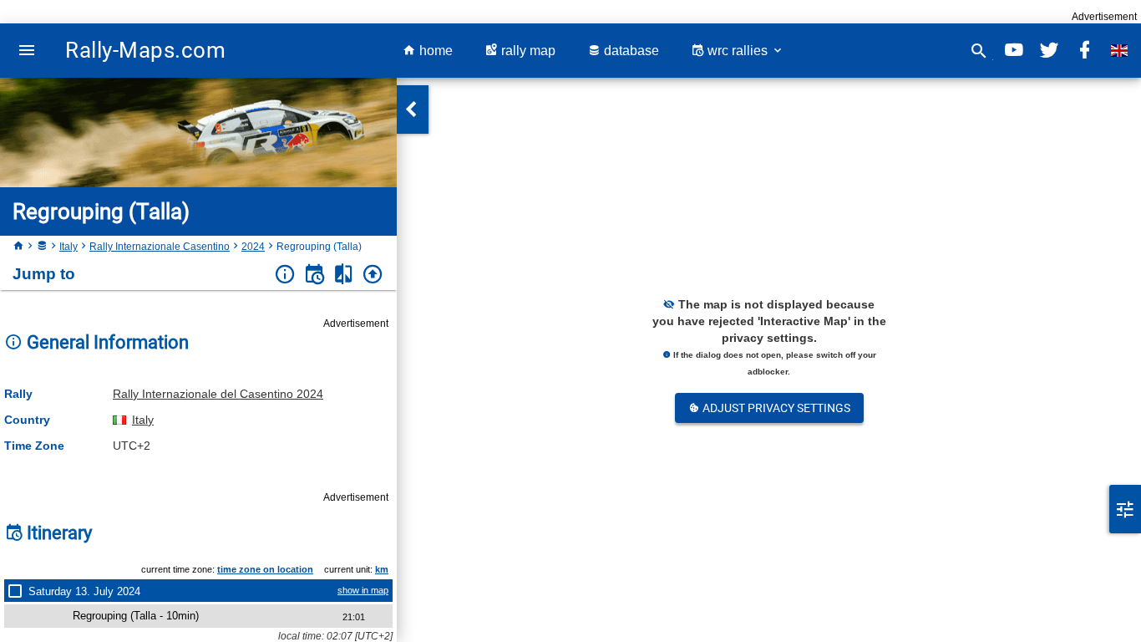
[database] (42, 246)
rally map (526, 50)
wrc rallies (737, 50)
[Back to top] (373, 274)
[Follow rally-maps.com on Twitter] (1049, 50)
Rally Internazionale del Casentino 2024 (218, 393)
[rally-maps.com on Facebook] (1084, 50)
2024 (253, 246)
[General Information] (285, 274)
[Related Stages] (343, 274)
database (630, 50)
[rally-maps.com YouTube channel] (1014, 50)
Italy (68, 246)
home (434, 50)
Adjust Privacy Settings (775, 408)
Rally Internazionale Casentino (159, 246)
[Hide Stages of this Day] (18, 590)
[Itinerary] (314, 274)
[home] (18, 246)
